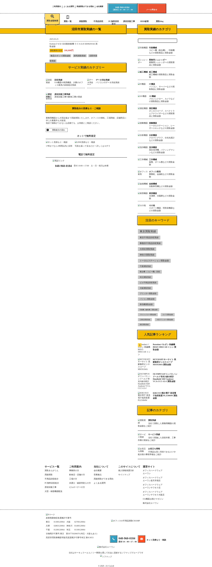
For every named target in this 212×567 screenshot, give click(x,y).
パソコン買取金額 (147, 299)
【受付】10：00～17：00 (122, 8)
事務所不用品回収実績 (150, 243)
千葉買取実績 (145, 266)
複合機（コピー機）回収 (150, 272)
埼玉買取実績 (145, 277)
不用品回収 (98, 21)
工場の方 (73, 479)
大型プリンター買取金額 (165, 319)
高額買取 (83, 21)
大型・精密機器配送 (53, 491)
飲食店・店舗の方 (77, 475)
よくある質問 (69, 6)
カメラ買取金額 (168, 314)
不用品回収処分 (51, 479)
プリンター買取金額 (148, 293)
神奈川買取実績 (147, 255)
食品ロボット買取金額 (60, 56)
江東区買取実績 (145, 319)
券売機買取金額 (146, 304)
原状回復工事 (129, 21)
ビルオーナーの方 (77, 487)
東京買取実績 (148, 231)
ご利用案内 (56, 6)
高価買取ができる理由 (85, 6)
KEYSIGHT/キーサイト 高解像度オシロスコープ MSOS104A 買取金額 (164, 362)
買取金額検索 (52, 21)
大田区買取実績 (147, 249)
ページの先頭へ (205, 563)
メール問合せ (151, 10)
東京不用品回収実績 (149, 237)
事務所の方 (74, 470)
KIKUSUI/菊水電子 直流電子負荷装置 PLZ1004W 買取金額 (165, 395)
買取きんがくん (51, 470)
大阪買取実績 (145, 288)
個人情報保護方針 (126, 470)
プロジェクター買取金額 (148, 314)
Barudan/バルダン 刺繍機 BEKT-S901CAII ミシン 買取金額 (164, 347)
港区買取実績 (144, 324)
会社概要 (99, 6)
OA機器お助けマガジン (153, 499)
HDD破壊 (144, 21)
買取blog (159, 21)
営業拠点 (98, 475)
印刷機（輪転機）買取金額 (148, 310)
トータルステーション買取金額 (154, 261)
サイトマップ (124, 475)
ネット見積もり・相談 (156, 540)
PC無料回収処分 (113, 22)
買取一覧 (68, 21)
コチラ (107, 146)
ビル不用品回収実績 (148, 283)
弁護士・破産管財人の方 (80, 483)
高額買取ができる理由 (103, 479)
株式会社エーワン (151, 503)
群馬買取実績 (80, 56)
